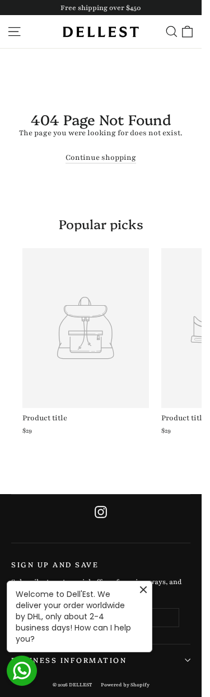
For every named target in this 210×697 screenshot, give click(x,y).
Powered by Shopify (125, 684)
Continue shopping (101, 158)
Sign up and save (55, 564)
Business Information (69, 660)
